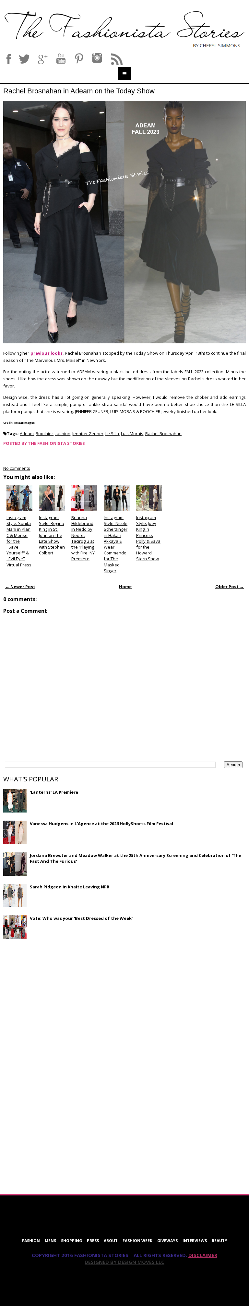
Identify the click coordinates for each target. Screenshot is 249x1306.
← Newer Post (20, 586)
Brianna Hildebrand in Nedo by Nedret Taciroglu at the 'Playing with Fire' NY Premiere (83, 538)
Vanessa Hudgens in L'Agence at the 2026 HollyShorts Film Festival (101, 823)
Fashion (31, 1240)
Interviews (195, 1240)
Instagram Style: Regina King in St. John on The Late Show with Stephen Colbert (52, 535)
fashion (62, 433)
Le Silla (112, 433)
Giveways (167, 1240)
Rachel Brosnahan (163, 433)
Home (125, 586)
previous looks (46, 353)
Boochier (44, 433)
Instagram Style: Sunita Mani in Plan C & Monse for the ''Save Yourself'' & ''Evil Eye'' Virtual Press (18, 541)
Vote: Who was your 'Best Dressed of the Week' (81, 918)
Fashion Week (137, 1240)
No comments (16, 468)
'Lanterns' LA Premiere (54, 792)
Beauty (219, 1240)
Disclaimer (202, 1255)
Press (93, 1240)
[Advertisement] (52, 990)
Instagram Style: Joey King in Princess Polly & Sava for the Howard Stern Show (148, 538)
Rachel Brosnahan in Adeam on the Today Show (79, 91)
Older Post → (229, 586)
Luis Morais (132, 433)
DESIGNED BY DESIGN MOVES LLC (124, 1262)
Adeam (27, 433)
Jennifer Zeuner (87, 433)
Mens (50, 1240)
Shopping (71, 1240)
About (111, 1240)
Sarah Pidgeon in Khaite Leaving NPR (69, 887)
